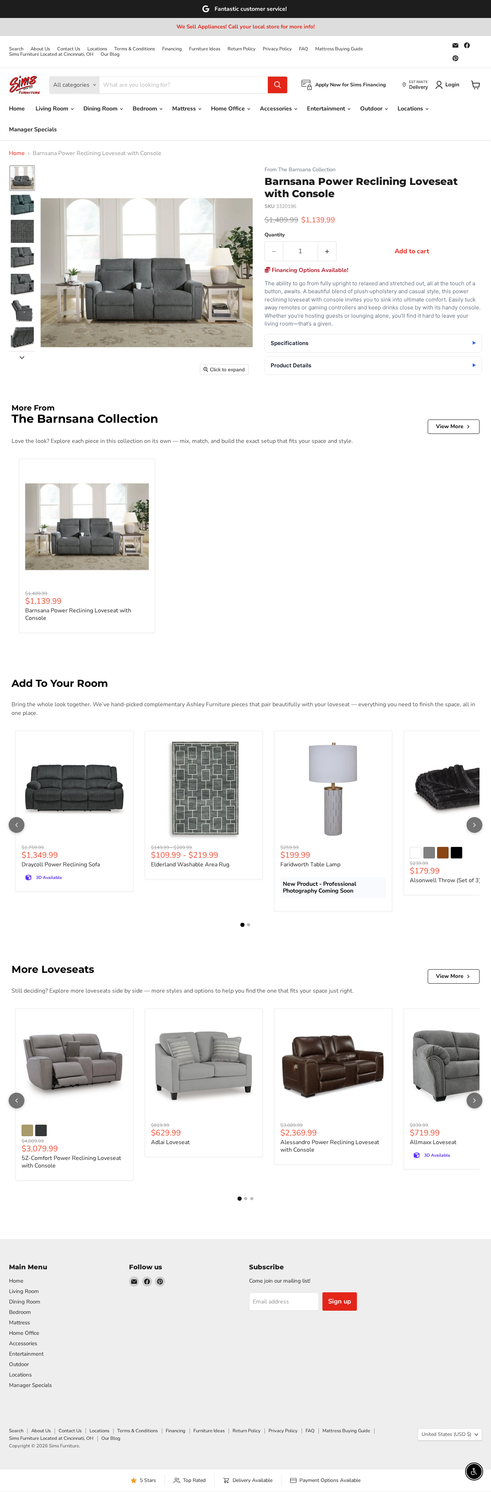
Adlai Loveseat (170, 1142)
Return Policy (242, 49)
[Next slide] (22, 357)
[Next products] (474, 825)
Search (16, 49)
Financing (172, 49)
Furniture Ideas (204, 49)
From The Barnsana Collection (300, 170)
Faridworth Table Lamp (310, 865)
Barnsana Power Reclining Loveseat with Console (78, 614)
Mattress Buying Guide (339, 49)
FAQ (303, 49)
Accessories (276, 109)
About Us (40, 49)
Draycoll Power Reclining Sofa (61, 865)
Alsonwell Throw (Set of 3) (445, 880)
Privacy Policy (277, 49)
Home (17, 109)
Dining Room (101, 109)
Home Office (228, 109)
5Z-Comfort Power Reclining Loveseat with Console (71, 1162)
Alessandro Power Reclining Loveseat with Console (329, 1146)
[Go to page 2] (248, 924)
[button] (22, 178)
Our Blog (110, 54)
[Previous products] (16, 825)
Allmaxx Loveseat (433, 1142)
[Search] (277, 85)
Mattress (184, 109)
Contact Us (68, 49)
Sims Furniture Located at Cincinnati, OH (51, 54)
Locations (97, 49)
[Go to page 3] (251, 1198)
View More (449, 426)
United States (446, 1434)
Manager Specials (33, 129)
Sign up (339, 1301)
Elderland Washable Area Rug (190, 865)
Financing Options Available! (309, 270)
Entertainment (327, 109)
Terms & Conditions (134, 49)
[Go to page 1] (242, 925)
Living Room (53, 109)
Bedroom (146, 109)
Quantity (275, 235)
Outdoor (372, 109)
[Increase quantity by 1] (327, 251)
